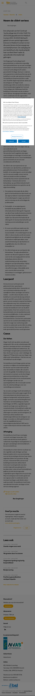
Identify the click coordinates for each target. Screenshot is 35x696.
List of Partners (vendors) (8, 131)
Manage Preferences (17, 136)
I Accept (24, 141)
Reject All (11, 141)
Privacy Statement (22, 116)
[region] (17, 121)
